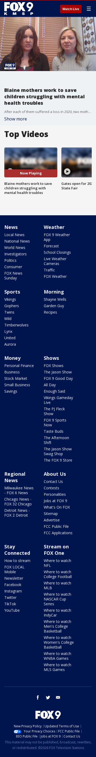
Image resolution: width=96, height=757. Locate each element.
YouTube (12, 610)
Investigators (15, 253)
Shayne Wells (55, 299)
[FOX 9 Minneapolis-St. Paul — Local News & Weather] (19, 8)
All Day (50, 384)
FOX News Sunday (13, 275)
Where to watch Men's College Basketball (57, 626)
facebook (38, 697)
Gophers (11, 305)
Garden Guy (54, 305)
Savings (10, 391)
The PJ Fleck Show (54, 411)
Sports (12, 291)
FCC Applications (58, 532)
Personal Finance (19, 365)
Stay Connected (17, 549)
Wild (7, 318)
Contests (51, 487)
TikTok (10, 603)
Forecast (51, 245)
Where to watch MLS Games (57, 667)
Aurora (10, 344)
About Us (55, 474)
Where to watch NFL (57, 563)
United (9, 337)
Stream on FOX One (56, 549)
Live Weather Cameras (55, 261)
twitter (48, 697)
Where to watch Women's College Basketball (59, 642)
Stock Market (15, 378)
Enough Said (54, 391)
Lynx (8, 331)
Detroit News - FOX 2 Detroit (17, 513)
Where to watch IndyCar (57, 613)
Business (12, 371)
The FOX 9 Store (58, 460)
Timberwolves (16, 324)
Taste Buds (53, 431)
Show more (15, 119)
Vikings (10, 299)
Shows (51, 358)
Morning (54, 291)
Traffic (49, 269)
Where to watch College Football (58, 574)
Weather (54, 227)
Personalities (55, 494)
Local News (14, 234)
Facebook (12, 584)
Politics (10, 260)
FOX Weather (55, 276)
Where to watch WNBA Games (57, 656)
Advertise (52, 519)
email (58, 697)
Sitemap (51, 513)
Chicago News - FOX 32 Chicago (18, 501)
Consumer (13, 266)
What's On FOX (57, 507)
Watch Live (70, 9)
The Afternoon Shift (56, 440)
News (11, 227)
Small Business (17, 384)
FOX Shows (53, 365)
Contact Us (53, 481)
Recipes (50, 312)
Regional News (14, 477)
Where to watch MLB (57, 585)
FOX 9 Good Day (58, 378)
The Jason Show (58, 371)
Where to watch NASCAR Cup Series (57, 599)
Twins (9, 312)
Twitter (10, 597)
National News (17, 241)
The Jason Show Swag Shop (58, 451)
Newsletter (13, 578)
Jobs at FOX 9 (55, 500)
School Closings (57, 252)
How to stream (17, 560)
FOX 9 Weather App (57, 237)
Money (12, 358)
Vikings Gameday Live (58, 400)
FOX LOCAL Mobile (14, 569)
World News (14, 247)
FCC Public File (56, 526)
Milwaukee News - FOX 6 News (19, 490)
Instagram (13, 591)
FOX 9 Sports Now (55, 422)
